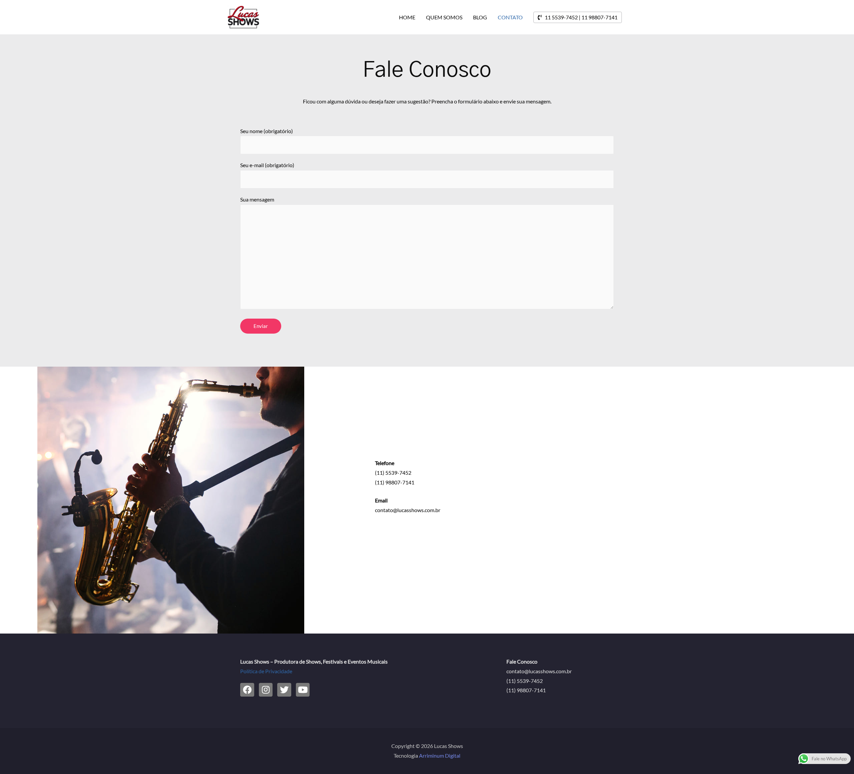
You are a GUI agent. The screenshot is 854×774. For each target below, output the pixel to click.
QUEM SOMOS (444, 17)
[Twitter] (284, 690)
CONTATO (510, 17)
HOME (407, 17)
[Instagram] (266, 690)
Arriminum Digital (439, 755)
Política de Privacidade (266, 671)
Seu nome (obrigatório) (266, 131)
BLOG (480, 17)
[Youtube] (303, 690)
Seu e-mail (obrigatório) (267, 165)
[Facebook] (247, 690)
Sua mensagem (257, 199)
